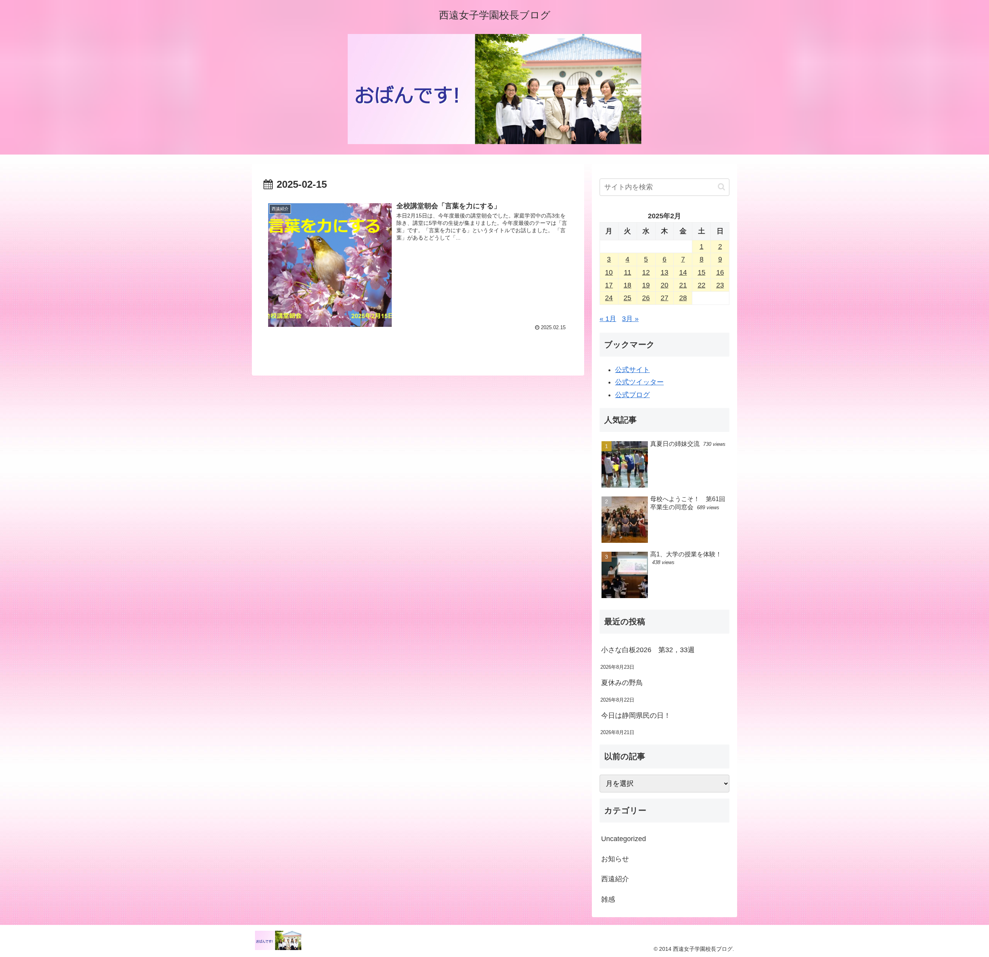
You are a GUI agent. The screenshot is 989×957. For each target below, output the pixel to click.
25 (627, 298)
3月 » (630, 319)
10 (609, 272)
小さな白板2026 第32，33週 (648, 650)
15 (701, 272)
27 (664, 298)
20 (664, 285)
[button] (721, 186)
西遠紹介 (615, 879)
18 (627, 285)
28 (683, 298)
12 (646, 272)
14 (683, 272)
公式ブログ (632, 395)
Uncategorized (623, 839)
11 (627, 272)
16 (720, 272)
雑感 (608, 899)
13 (664, 272)
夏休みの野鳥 (622, 683)
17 (609, 285)
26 (646, 298)
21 (683, 285)
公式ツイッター (639, 382)
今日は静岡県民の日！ (636, 715)
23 (720, 285)
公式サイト (632, 370)
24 (609, 298)
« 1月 (608, 319)
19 (646, 285)
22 (701, 285)
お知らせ (615, 859)
